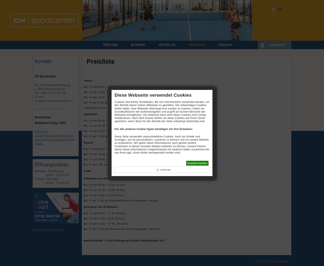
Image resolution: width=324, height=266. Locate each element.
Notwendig (165, 170)
